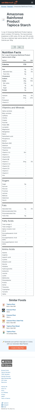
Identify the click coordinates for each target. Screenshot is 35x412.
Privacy (3, 394)
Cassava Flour (11, 310)
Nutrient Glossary (5, 376)
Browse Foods (5, 370)
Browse (3, 6)
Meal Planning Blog (6, 378)
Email (4, 406)
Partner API (4, 386)
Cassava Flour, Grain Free (15, 320)
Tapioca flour (11, 304)
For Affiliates (4, 392)
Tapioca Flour (11, 331)
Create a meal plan (17, 348)
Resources (4, 382)
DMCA (3, 396)
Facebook (5, 403)
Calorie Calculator (5, 372)
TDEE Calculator (5, 374)
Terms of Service (5, 398)
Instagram (5, 405)
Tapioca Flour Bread (13, 326)
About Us (3, 388)
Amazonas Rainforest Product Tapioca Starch (19, 19)
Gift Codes (4, 380)
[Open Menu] (32, 2)
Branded (10, 6)
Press (2, 390)
